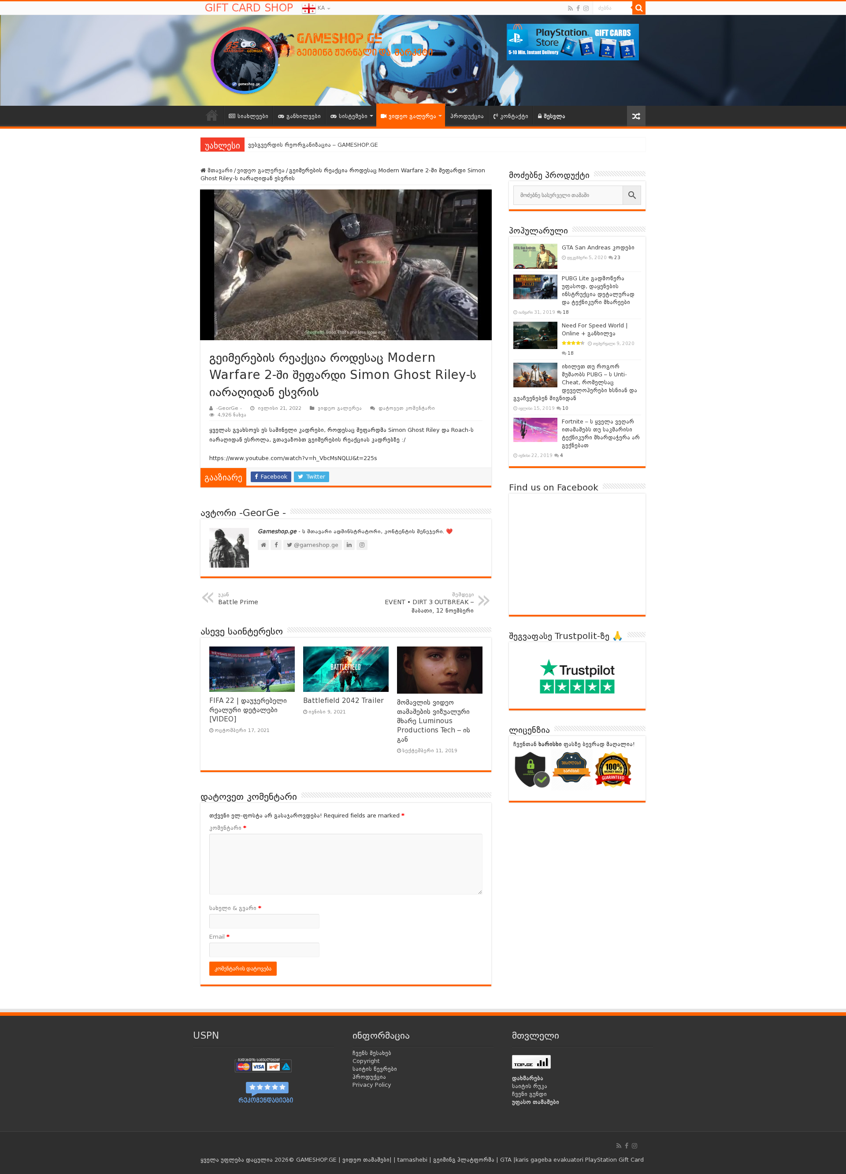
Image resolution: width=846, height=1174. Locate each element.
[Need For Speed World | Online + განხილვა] (535, 335)
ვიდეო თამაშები (366, 1159)
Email (219, 936)
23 (617, 257)
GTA (506, 1159)
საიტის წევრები (374, 1069)
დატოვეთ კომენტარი (406, 408)
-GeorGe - (229, 408)
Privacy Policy (371, 1084)
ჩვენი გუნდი (529, 1094)
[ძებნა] (639, 8)
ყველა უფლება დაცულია (236, 1159)
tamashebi (412, 1159)
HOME (211, 115)
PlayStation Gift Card (614, 1159)
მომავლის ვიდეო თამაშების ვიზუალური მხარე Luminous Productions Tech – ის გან (433, 720)
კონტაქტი (514, 116)
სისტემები (353, 116)
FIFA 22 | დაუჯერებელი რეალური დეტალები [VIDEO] (248, 710)
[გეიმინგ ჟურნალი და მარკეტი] (339, 59)
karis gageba (534, 1159)
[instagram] (586, 8)
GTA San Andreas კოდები (598, 247)
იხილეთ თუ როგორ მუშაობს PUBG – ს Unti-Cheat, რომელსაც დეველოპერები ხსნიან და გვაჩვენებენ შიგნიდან (575, 382)
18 (566, 312)
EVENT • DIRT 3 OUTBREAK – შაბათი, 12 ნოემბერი (429, 603)
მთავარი (219, 170)
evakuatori (568, 1159)
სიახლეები (252, 116)
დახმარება (527, 1078)
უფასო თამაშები (535, 1102)
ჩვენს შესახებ (371, 1053)
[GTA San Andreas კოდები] (535, 256)
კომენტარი (227, 828)
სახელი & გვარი (235, 908)
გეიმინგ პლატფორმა (463, 1159)
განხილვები (303, 116)
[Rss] (570, 8)
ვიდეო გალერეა (412, 116)
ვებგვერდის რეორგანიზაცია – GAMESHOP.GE (313, 144)
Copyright (366, 1061)
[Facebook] (578, 8)
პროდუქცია (467, 116)
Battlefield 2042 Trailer (343, 701)
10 (565, 408)
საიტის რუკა (529, 1086)
